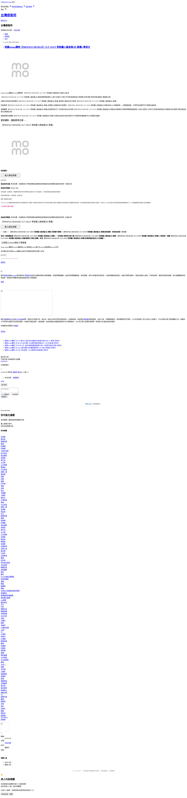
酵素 (2, 558)
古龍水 (3, 708)
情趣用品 (4, 674)
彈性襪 (3, 650)
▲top (2, 381)
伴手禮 (3, 483)
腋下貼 (3, 460)
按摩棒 (3, 676)
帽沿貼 (3, 439)
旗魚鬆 (86, 319)
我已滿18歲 (5, 794)
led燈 (2, 630)
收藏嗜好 (16, 377)
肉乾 (2, 488)
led (2, 632)
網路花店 (4, 609)
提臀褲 (3, 719)
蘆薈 (2, 699)
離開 (11, 794)
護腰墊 (3, 586)
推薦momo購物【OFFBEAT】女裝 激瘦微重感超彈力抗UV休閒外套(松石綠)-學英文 (33, 345)
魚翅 (2, 502)
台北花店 (4, 616)
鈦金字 (3, 636)
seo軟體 (3, 600)
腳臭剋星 (4, 441)
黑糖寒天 (4, 593)
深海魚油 (4, 555)
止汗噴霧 (4, 465)
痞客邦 (15, 372)
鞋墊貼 (3, 467)
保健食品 (4, 546)
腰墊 (2, 584)
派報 (2, 618)
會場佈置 (4, 613)
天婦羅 (3, 493)
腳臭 (2, 444)
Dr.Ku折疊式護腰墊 (7, 577)
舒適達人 (4, 690)
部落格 (7, 36)
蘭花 (2, 574)
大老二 (3, 664)
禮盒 (16, 326)
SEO (2, 604)
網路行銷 (4, 692)
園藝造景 (4, 567)
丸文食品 (20, 319)
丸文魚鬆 (4, 657)
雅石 (2, 572)
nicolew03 (4, 361)
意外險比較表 (5, 562)
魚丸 (2, 490)
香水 (2, 706)
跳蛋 (2, 678)
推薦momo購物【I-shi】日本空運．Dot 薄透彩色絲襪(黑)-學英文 (26, 350)
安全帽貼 (4, 455)
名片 (6, 39)
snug (2, 513)
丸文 (11, 319)
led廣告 (3, 634)
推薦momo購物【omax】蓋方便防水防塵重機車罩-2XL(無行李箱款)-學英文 (30, 348)
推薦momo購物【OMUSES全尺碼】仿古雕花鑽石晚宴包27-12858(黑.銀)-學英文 (32, 343)
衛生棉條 (4, 688)
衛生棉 (3, 685)
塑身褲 (3, 715)
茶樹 (2, 704)
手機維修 (4, 683)
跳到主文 (4, 20)
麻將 (2, 662)
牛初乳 (3, 553)
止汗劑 (3, 462)
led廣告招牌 (5, 627)
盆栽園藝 (4, 570)
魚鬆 (2, 282)
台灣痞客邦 (8, 15)
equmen (14, 275)
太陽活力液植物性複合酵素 (10, 591)
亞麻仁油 (4, 548)
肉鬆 (2, 479)
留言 (19, 372)
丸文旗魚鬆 (5, 660)
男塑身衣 (28, 275)
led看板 (3, 639)
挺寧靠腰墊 (5, 579)
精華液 (3, 701)
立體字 (3, 620)
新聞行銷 (4, 697)
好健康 (3, 544)
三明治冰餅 (5, 451)
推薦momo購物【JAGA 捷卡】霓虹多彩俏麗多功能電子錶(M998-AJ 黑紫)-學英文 (32, 341)
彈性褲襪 (4, 655)
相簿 (6, 34)
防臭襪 (3, 448)
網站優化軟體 (5, 598)
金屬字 (3, 625)
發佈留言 (4, 396)
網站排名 (4, 602)
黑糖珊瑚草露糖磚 (7, 595)
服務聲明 (112, 771)
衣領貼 (3, 437)
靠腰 (2, 581)
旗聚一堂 (4, 472)
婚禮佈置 (4, 611)
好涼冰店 (4, 453)
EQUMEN (4, 717)
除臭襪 (3, 446)
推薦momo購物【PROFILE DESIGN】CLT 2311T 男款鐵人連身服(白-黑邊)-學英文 (47, 47)
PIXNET (79, 771)
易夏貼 (3, 458)
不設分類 (17, 30)
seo (2, 694)
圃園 (2, 711)
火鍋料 (3, 495)
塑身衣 (3, 262)
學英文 (3, 331)
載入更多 (4, 385)
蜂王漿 (3, 551)
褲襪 (2, 653)
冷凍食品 (4, 500)
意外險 (3, 560)
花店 (2, 606)
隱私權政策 (104, 771)
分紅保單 (4, 565)
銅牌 (2, 623)
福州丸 (3, 497)
